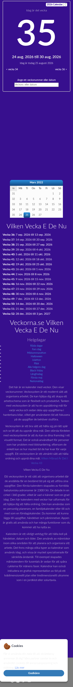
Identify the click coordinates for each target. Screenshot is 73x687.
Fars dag (36, 349)
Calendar (55, 4)
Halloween (36, 356)
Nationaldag (36, 381)
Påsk (36, 363)
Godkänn (34, 673)
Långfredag (36, 374)
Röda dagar (36, 346)
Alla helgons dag (36, 367)
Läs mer (19, 667)
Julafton (36, 360)
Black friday (36, 370)
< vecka (12, 69)
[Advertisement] (36, 128)
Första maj (36, 378)
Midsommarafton (36, 353)
